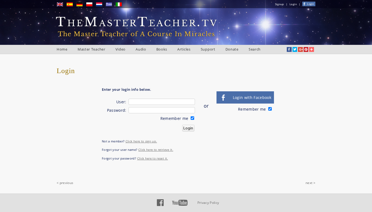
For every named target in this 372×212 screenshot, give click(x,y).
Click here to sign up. (141, 141)
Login (293, 4)
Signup (279, 4)
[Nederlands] (101, 5)
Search (255, 49)
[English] (61, 5)
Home (62, 49)
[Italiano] (120, 5)
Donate (232, 49)
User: (121, 101)
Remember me (175, 118)
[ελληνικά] (110, 5)
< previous (65, 182)
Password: (116, 110)
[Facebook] (160, 205)
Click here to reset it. (152, 158)
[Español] (71, 5)
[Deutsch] (81, 5)
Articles (184, 49)
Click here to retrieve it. (155, 150)
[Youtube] (180, 205)
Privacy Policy (208, 202)
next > (310, 182)
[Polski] (91, 5)
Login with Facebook (252, 97)
